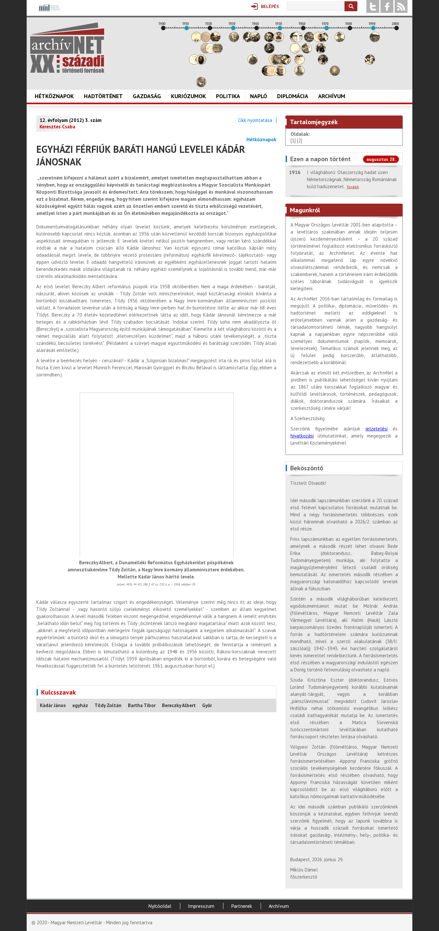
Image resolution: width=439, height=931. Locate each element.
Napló (258, 96)
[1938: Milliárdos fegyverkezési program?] (252, 63)
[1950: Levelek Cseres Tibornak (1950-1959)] (281, 74)
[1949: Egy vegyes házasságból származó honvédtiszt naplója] (278, 40)
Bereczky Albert (179, 705)
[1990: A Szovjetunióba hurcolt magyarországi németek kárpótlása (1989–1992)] (375, 40)
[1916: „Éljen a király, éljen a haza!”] (201, 85)
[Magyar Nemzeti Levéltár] (49, 12)
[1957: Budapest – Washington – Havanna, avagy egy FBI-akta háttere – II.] (297, 40)
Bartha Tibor (142, 705)
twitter (372, 6)
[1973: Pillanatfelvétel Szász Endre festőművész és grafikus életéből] (335, 74)
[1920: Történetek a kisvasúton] (210, 52)
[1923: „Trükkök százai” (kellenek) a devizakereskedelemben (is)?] (217, 52)
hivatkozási (302, 436)
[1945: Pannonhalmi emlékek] (269, 52)
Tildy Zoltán (107, 705)
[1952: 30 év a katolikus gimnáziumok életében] (286, 63)
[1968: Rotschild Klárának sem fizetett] (323, 40)
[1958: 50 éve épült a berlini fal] (299, 63)
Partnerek (241, 906)
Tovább (352, 186)
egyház (80, 705)
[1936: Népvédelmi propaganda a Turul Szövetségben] (248, 40)
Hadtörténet (103, 96)
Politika (228, 96)
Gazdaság (147, 96)
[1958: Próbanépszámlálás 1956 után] (299, 74)
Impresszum (201, 906)
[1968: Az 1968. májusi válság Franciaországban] (323, 63)
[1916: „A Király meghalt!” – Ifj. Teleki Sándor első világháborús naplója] (201, 63)
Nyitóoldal (159, 906)
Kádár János (53, 705)
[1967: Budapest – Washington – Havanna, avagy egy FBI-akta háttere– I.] (321, 52)
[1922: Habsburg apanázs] (215, 40)
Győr (207, 705)
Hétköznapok (54, 96)
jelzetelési (376, 429)
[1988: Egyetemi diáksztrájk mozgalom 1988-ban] (370, 63)
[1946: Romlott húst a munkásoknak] (271, 74)
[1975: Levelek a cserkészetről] (340, 40)
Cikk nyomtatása (255, 120)
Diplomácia (292, 96)
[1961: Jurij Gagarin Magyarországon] (306, 52)
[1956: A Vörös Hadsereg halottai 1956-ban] (295, 52)
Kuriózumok (188, 96)
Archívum (331, 96)
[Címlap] (67, 47)
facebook (387, 6)
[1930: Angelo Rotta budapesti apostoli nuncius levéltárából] (234, 40)
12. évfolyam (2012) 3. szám (71, 120)
